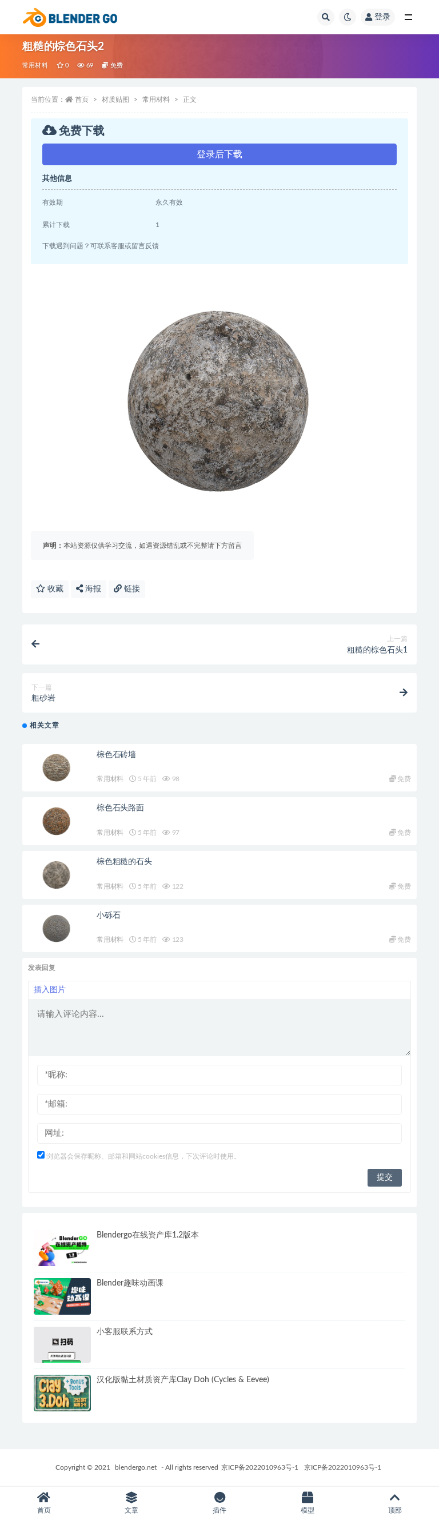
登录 (382, 17)
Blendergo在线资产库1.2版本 (148, 1235)
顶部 (395, 1510)
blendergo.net (136, 1467)
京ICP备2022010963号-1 (259, 1467)
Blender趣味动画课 (130, 1283)
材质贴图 (115, 99)
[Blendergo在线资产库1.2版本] (62, 1248)
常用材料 (35, 65)
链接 (131, 589)
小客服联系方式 (125, 1332)
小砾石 (108, 916)
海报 (92, 589)
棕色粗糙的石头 (124, 862)
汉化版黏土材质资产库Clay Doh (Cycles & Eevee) (183, 1380)
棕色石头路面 (120, 808)
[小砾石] (56, 928)
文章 (131, 1510)
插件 (219, 1510)
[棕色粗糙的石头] (56, 875)
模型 (307, 1510)
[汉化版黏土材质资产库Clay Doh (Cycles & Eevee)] (62, 1393)
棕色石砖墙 (116, 755)
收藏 (54, 589)
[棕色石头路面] (56, 821)
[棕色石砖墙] (56, 768)
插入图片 (50, 990)
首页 (82, 99)
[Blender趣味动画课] (62, 1296)
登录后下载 (219, 154)
